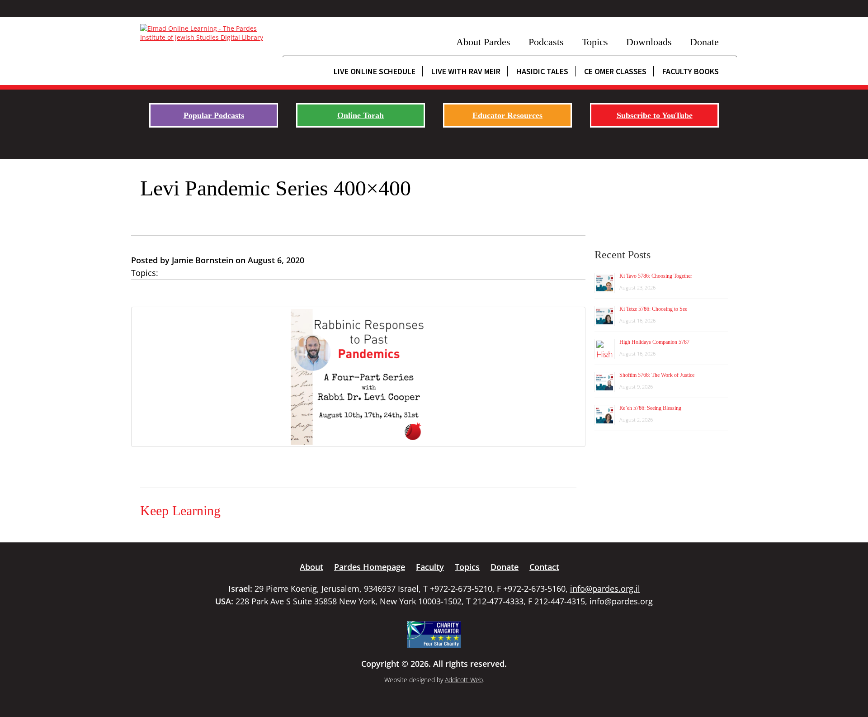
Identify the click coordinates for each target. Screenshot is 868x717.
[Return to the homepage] (207, 33)
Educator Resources (507, 115)
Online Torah (360, 115)
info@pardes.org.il (605, 588)
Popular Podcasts (214, 115)
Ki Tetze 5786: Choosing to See (653, 309)
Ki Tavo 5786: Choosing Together (655, 276)
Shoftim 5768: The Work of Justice (656, 375)
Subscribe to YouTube (655, 115)
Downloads (649, 41)
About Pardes (483, 41)
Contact (544, 566)
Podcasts (546, 41)
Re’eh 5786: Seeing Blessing (650, 408)
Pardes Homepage (369, 566)
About (311, 566)
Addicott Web (464, 679)
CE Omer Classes (615, 71)
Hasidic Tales (542, 71)
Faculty (430, 566)
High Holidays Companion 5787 (654, 342)
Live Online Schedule (374, 71)
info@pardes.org (621, 601)
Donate (704, 41)
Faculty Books (690, 71)
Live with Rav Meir (465, 71)
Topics (595, 41)
